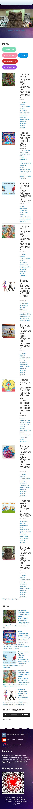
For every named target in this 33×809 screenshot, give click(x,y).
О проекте (8, 801)
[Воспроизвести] (5, 715)
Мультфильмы (9, 67)
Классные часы (10, 55)
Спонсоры (17, 801)
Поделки (23, 55)
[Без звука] (22, 715)
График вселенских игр (16, 31)
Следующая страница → (10, 599)
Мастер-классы (10, 61)
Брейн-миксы (9, 49)
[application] (16, 715)
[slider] (26, 714)
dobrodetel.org (22, 799)
